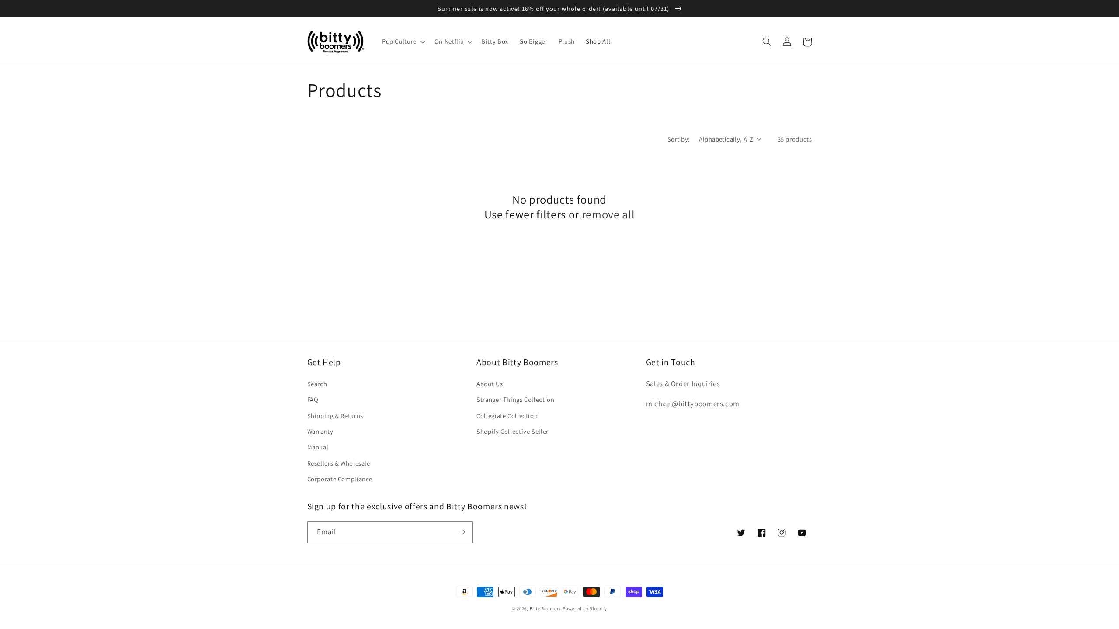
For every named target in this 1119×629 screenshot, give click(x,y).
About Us (489, 384)
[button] (402, 42)
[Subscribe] (462, 532)
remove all (608, 214)
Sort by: (678, 139)
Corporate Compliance (340, 479)
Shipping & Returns (335, 415)
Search (317, 384)
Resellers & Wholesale (338, 463)
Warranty (320, 431)
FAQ (313, 399)
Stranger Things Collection (515, 399)
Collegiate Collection (507, 415)
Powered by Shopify (585, 608)
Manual (318, 447)
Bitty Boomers (545, 608)
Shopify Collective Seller (512, 431)
